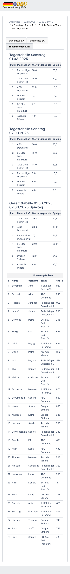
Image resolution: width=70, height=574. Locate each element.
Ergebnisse (14, 21)
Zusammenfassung (19, 46)
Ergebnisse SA (16, 40)
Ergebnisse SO (37, 40)
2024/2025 (29, 21)
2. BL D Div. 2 (46, 21)
